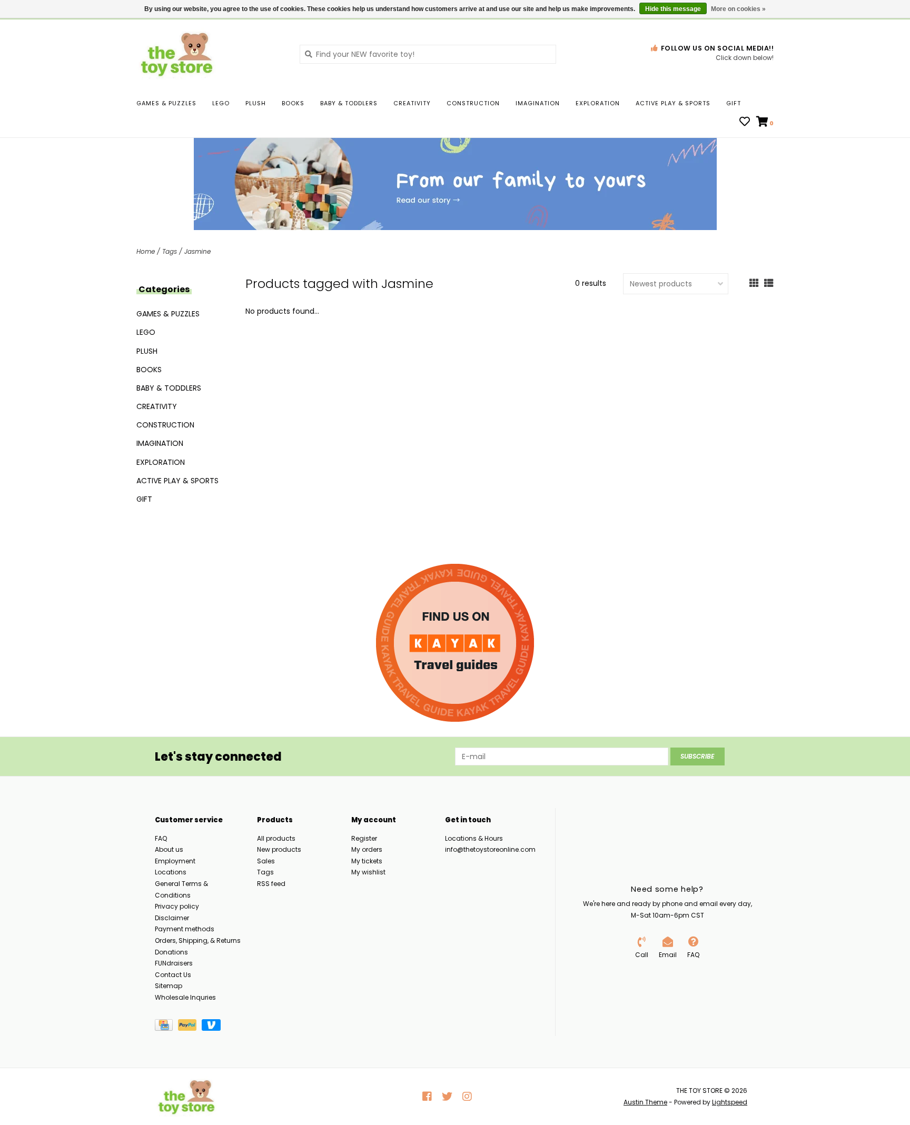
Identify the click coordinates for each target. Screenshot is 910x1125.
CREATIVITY (412, 103)
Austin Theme (645, 1102)
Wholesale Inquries (185, 997)
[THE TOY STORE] (210, 53)
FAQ (161, 838)
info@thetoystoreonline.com (490, 849)
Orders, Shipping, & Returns (198, 940)
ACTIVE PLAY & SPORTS (673, 103)
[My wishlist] (744, 122)
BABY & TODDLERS (349, 103)
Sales (266, 861)
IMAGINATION (538, 103)
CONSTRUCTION (473, 103)
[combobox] (428, 54)
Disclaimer (172, 917)
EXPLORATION (598, 103)
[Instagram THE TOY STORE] (467, 1096)
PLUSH (255, 103)
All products (276, 838)
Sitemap (168, 985)
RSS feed (271, 883)
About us (169, 849)
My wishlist (368, 872)
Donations (171, 952)
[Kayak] (455, 642)
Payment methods (184, 928)
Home (145, 251)
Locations (170, 872)
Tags (169, 251)
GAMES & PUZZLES (166, 103)
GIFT (733, 103)
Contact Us (173, 974)
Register (364, 838)
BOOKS (293, 103)
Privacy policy (177, 906)
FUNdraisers (174, 963)
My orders (366, 849)
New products (279, 849)
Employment (175, 861)
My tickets (366, 861)
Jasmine (197, 251)
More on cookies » (738, 9)
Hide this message (673, 9)
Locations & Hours (474, 838)
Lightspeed (729, 1102)
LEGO (221, 103)
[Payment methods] (166, 1026)
